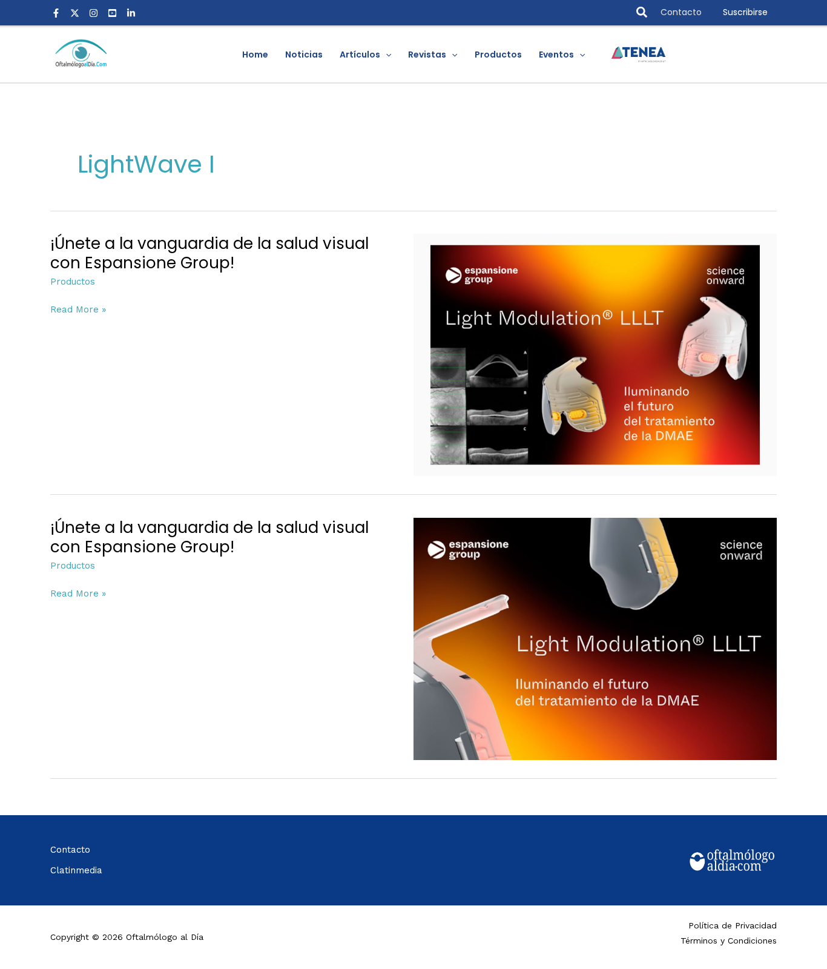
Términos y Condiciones (728, 940)
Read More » (78, 309)
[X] (75, 13)
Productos (72, 281)
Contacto (681, 12)
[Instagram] (93, 13)
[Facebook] (56, 13)
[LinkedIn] (131, 13)
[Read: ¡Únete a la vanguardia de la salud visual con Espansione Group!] (595, 354)
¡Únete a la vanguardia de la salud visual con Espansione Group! (209, 253)
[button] (642, 12)
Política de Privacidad (732, 925)
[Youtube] (112, 13)
